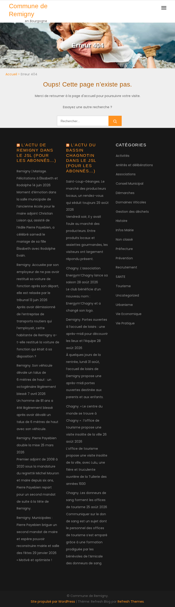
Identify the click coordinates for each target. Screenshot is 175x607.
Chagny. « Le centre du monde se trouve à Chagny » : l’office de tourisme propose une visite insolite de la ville (84, 420)
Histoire (121, 220)
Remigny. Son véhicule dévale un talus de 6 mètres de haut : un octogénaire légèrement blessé (36, 379)
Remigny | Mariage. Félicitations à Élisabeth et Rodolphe (37, 178)
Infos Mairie (125, 230)
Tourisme (123, 286)
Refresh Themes (131, 601)
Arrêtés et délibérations (134, 165)
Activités (122, 155)
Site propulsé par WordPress (53, 601)
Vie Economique (129, 314)
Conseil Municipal (129, 183)
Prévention (124, 258)
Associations (126, 174)
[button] (165, 6)
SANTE (120, 276)
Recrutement (126, 267)
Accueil (11, 74)
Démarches (125, 193)
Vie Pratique (125, 323)
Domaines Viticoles (131, 202)
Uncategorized (127, 295)
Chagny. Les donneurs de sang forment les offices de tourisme (86, 500)
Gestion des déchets (132, 211)
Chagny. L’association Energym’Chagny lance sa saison (87, 275)
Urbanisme (124, 304)
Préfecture (124, 249)
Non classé (124, 239)
